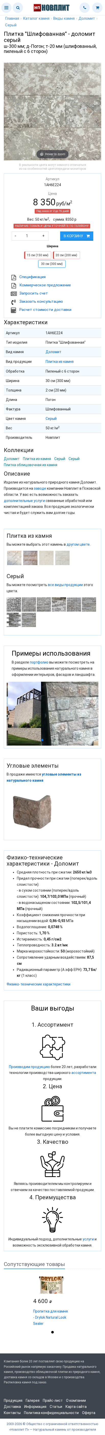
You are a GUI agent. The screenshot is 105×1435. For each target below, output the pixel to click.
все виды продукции (65, 585)
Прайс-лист (53, 1400)
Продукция (13, 1400)
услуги (88, 1239)
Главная (12, 18)
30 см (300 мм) (52, 264)
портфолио (39, 662)
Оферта (88, 1413)
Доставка (12, 1407)
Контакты (12, 1413)
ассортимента (83, 1073)
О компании (76, 1400)
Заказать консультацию (41, 301)
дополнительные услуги (24, 501)
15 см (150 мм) (37, 255)
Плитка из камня (60, 362)
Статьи (56, 1407)
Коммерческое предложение (45, 285)
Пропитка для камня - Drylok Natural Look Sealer (50, 1317)
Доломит (53, 352)
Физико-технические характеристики (38, 984)
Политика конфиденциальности (51, 1413)
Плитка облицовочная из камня (30, 465)
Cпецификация (32, 277)
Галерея (33, 1400)
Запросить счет (33, 293)
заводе (40, 488)
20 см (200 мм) (66, 255)
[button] (6, 8)
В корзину (74, 236)
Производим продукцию (29, 1067)
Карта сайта (76, 1407)
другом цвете (78, 544)
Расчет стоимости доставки (45, 309)
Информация (35, 1407)
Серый (51, 419)
